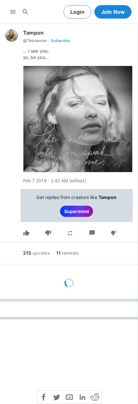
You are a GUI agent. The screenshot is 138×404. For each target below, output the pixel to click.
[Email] (69, 396)
